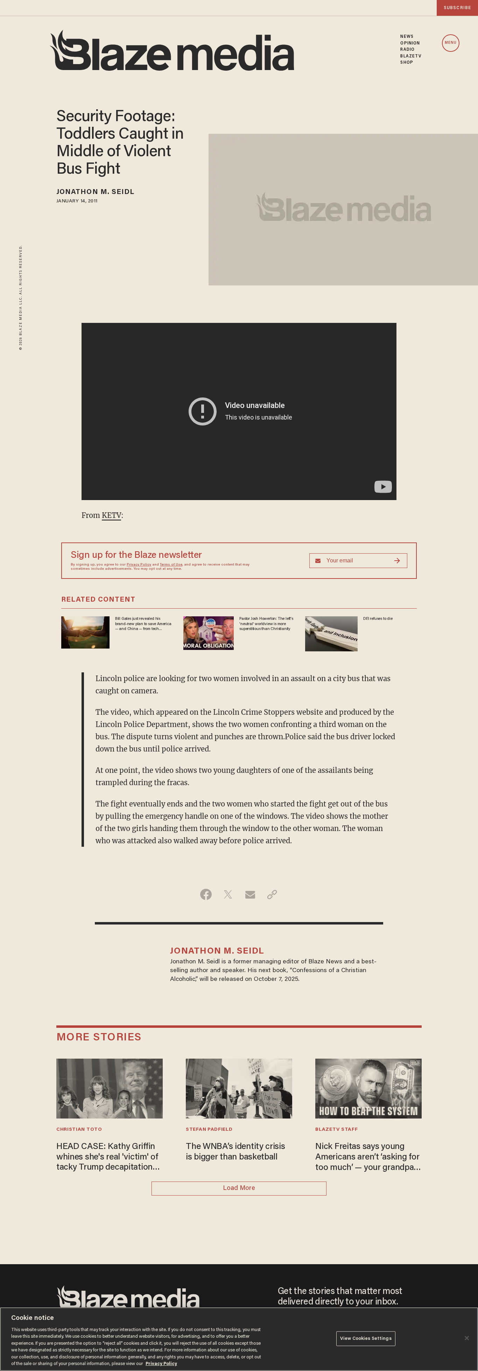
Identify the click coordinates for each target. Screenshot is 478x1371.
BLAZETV (411, 56)
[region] (239, 1339)
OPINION (410, 43)
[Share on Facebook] (206, 894)
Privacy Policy (139, 565)
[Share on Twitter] (228, 894)
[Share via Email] (250, 894)
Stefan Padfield (209, 1129)
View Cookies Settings (366, 1338)
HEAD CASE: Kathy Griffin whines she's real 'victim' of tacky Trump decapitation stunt (107, 1158)
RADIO (407, 50)
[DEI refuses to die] (331, 633)
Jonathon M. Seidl (95, 192)
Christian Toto (79, 1129)
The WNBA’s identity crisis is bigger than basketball (235, 1152)
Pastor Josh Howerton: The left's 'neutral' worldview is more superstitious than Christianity (266, 624)
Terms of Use (171, 565)
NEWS (406, 37)
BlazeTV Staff (336, 1129)
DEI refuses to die (377, 619)
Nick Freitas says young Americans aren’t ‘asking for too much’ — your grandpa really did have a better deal (367, 1158)
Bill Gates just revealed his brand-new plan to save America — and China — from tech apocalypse (143, 624)
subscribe (457, 8)
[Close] (467, 1338)
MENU (451, 43)
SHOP (406, 63)
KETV (111, 515)
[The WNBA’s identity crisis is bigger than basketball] (239, 1087)
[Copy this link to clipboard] (272, 894)
